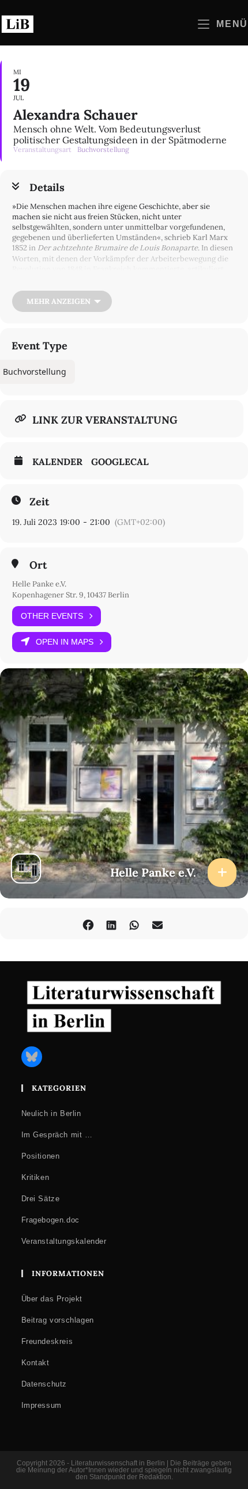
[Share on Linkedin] (111, 923)
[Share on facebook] (88, 923)
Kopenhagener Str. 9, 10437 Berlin (70, 595)
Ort (38, 565)
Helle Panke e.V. (39, 584)
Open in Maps (64, 641)
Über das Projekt (52, 1298)
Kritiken (35, 1177)
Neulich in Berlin (51, 1113)
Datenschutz (44, 1384)
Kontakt (35, 1362)
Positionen (40, 1156)
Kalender (57, 461)
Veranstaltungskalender (64, 1241)
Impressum (41, 1405)
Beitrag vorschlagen (57, 1320)
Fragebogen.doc (50, 1220)
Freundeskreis (47, 1341)
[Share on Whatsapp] (134, 923)
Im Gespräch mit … (57, 1134)
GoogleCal (120, 461)
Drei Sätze (40, 1198)
